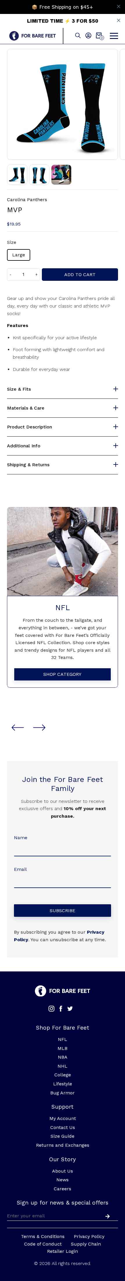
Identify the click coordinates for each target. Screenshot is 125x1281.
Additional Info (23, 446)
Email (20, 869)
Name (20, 837)
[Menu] (113, 36)
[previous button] (17, 727)
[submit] (106, 1215)
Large (18, 255)
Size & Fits (19, 389)
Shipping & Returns (28, 464)
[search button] (78, 36)
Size (11, 242)
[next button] (39, 727)
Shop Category (62, 674)
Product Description (29, 427)
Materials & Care (25, 408)
